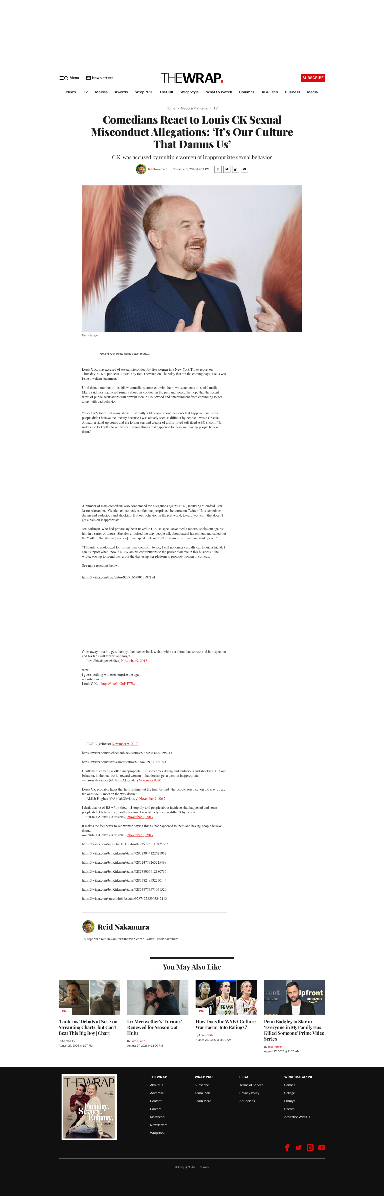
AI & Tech (270, 92)
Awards (121, 92)
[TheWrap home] (192, 78)
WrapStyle (189, 92)
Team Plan (202, 1093)
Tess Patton (275, 1046)
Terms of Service (251, 1085)
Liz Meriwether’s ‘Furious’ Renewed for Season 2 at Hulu (154, 1027)
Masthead (157, 1117)
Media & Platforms (194, 108)
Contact (156, 1101)
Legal (244, 1077)
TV (85, 92)
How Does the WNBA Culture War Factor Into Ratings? (226, 1024)
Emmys (289, 1101)
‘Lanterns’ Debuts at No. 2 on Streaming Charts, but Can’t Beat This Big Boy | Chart (88, 1027)
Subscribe (313, 78)
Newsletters (102, 78)
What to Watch (219, 92)
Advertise (157, 1093)
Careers (155, 1109)
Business (292, 92)
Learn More (203, 1101)
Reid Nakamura (157, 169)
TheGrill (166, 92)
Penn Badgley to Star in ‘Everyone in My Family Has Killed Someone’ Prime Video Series (294, 1029)
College (289, 1093)
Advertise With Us (297, 1117)
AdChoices (247, 1101)
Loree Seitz (138, 1041)
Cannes (289, 1085)
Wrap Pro (204, 1077)
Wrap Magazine (298, 1077)
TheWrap (158, 1077)
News (71, 92)
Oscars (289, 1109)
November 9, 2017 (134, 660)
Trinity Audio (123, 353)
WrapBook (157, 1133)
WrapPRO (143, 92)
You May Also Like (192, 966)
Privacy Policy (249, 1093)
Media (312, 92)
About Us (156, 1085)
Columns (246, 92)
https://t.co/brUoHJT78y (118, 683)
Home (170, 108)
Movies (101, 92)
